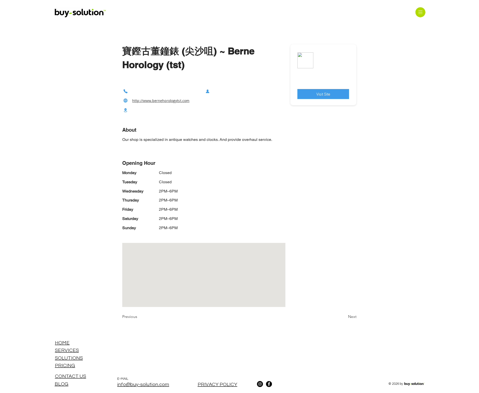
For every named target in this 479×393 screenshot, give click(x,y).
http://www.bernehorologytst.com (160, 100)
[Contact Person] (207, 91)
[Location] (125, 110)
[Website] (125, 100)
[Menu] (420, 12)
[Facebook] (269, 384)
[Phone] (125, 91)
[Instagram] (260, 384)
